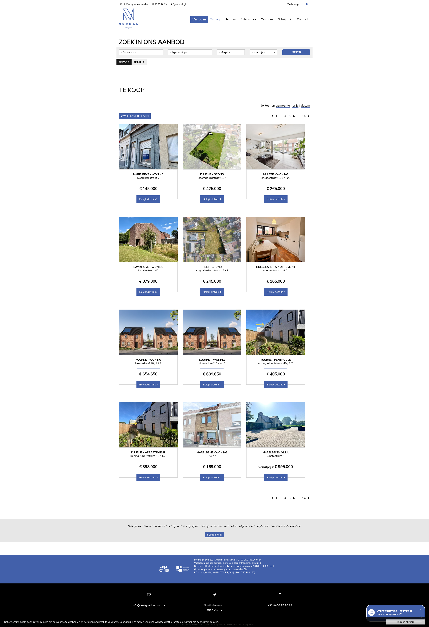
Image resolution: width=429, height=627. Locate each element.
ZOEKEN (296, 52)
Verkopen (199, 19)
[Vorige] (272, 116)
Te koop (215, 19)
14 (304, 116)
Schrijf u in (285, 19)
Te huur (231, 19)
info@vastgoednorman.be (149, 605)
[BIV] (183, 569)
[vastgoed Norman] (128, 19)
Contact (302, 19)
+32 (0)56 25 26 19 (280, 605)
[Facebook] (301, 4)
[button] (141, 52)
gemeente (283, 105)
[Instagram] (306, 4)
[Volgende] (308, 116)
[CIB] (164, 569)
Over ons (267, 19)
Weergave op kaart (135, 116)
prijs (295, 105)
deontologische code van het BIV (231, 569)
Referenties (248, 19)
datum (305, 105)
